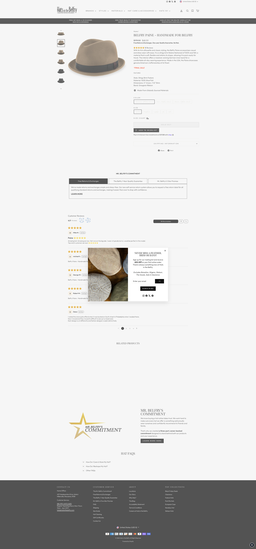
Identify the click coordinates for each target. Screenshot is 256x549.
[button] (252, 545)
